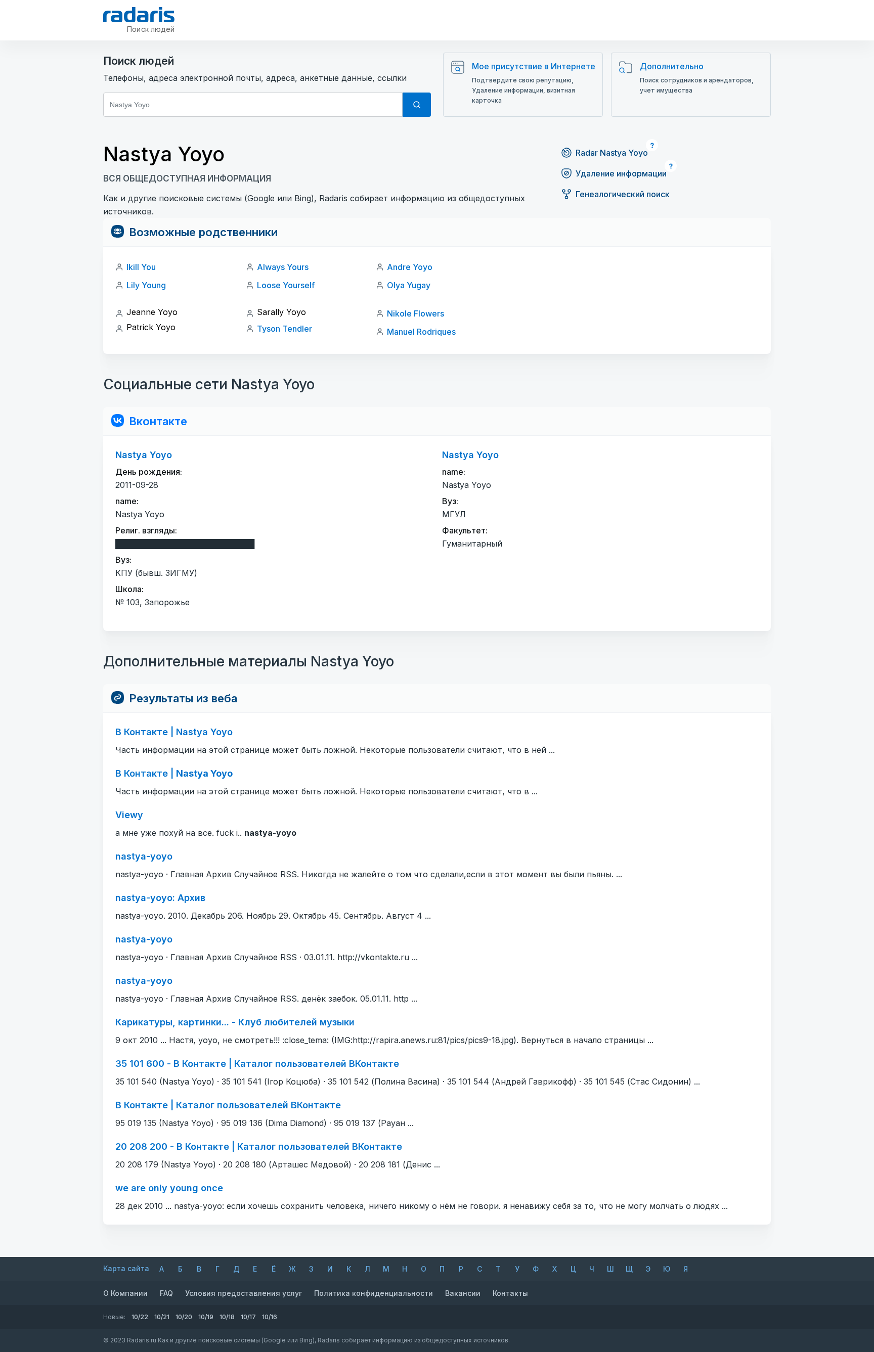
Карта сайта (126, 1268)
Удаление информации (621, 173)
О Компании (125, 1293)
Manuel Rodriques (421, 332)
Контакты (510, 1293)
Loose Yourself (286, 285)
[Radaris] (138, 14)
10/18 (227, 1317)
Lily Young (146, 285)
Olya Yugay (408, 285)
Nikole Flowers (415, 313)
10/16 (269, 1317)
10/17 (248, 1317)
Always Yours (283, 267)
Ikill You (141, 267)
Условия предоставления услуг (243, 1293)
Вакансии (462, 1293)
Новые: (114, 1317)
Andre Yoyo (409, 267)
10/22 (140, 1317)
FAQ (166, 1293)
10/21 (161, 1317)
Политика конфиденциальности (373, 1293)
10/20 (184, 1317)
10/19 (205, 1317)
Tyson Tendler (284, 329)
